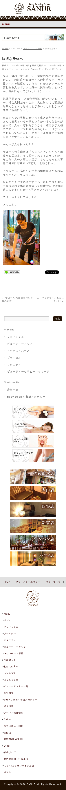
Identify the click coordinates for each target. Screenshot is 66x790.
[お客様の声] (33, 432)
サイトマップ (53, 582)
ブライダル (14, 357)
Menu (11, 329)
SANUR (31, 784)
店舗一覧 (13, 389)
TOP (7, 582)
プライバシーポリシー (28, 582)
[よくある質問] (33, 447)
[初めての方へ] (33, 418)
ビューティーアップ (20, 343)
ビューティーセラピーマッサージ (28, 371)
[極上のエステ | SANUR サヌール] (32, 10)
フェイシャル (15, 336)
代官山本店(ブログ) (53, 69)
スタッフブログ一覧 (31, 69)
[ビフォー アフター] (33, 461)
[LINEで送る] (12, 272)
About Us (13, 382)
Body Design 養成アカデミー (26, 396)
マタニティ (14, 364)
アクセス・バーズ (18, 350)
